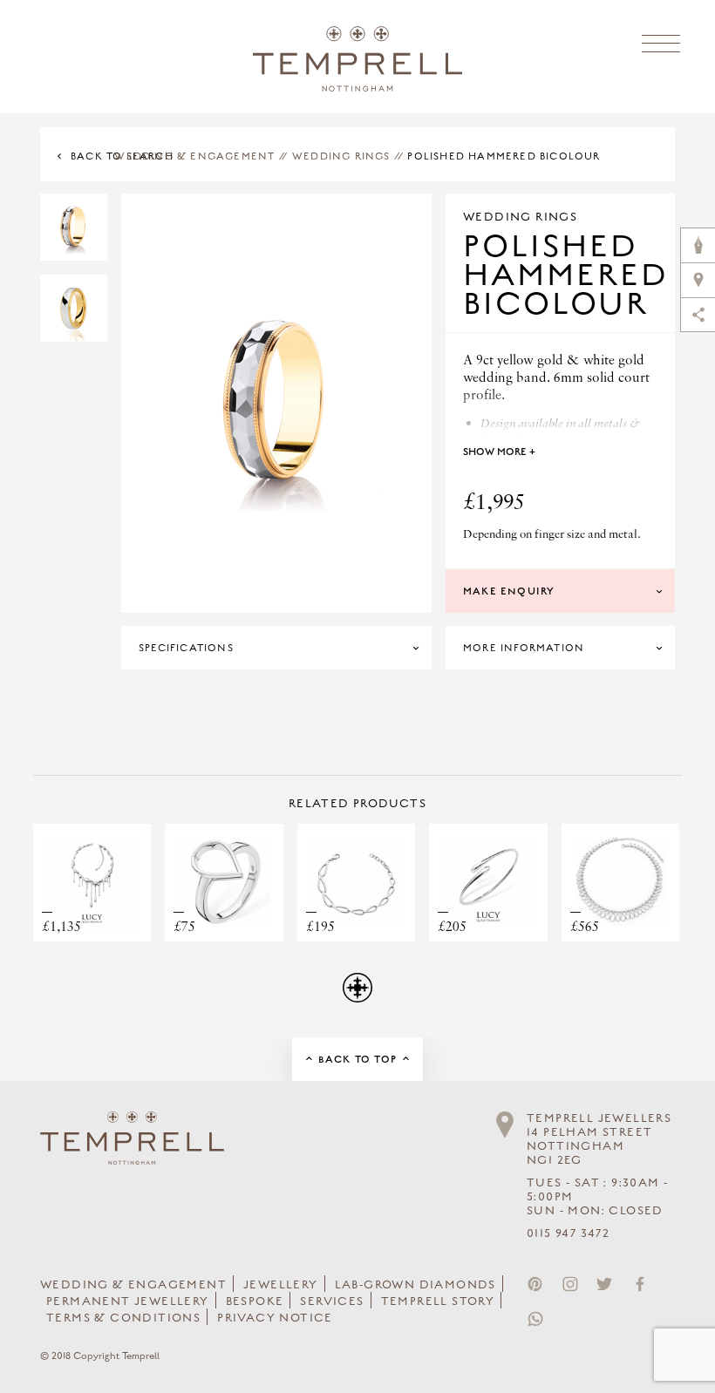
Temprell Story (438, 1301)
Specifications (186, 648)
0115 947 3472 (568, 1233)
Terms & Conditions (123, 1318)
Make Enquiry (509, 591)
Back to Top (357, 1059)
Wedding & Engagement (194, 156)
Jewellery (280, 1285)
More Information (523, 648)
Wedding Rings (341, 156)
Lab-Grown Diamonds (415, 1285)
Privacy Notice (275, 1318)
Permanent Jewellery (127, 1301)
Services (332, 1301)
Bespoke (255, 1301)
